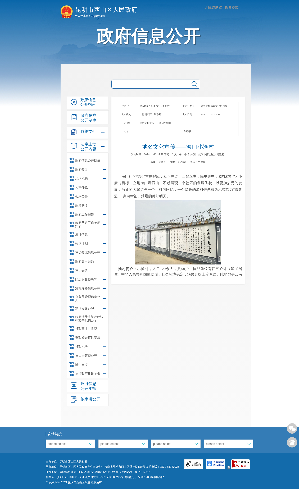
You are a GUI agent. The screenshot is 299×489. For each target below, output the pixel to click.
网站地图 (159, 477)
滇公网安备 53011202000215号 (104, 477)
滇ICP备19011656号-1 (71, 477)
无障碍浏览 (213, 7)
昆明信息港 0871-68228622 (77, 471)
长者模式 (231, 7)
